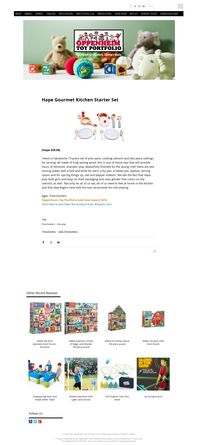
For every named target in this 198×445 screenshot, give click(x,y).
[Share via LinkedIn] (58, 242)
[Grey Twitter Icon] (135, 6)
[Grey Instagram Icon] (139, 6)
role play (61, 224)
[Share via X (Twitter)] (50, 242)
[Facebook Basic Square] (30, 421)
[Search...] (180, 6)
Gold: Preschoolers (68, 231)
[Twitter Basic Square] (35, 421)
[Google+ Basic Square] (40, 421)
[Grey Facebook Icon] (131, 6)
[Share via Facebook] (43, 242)
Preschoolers (48, 224)
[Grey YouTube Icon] (143, 6)
